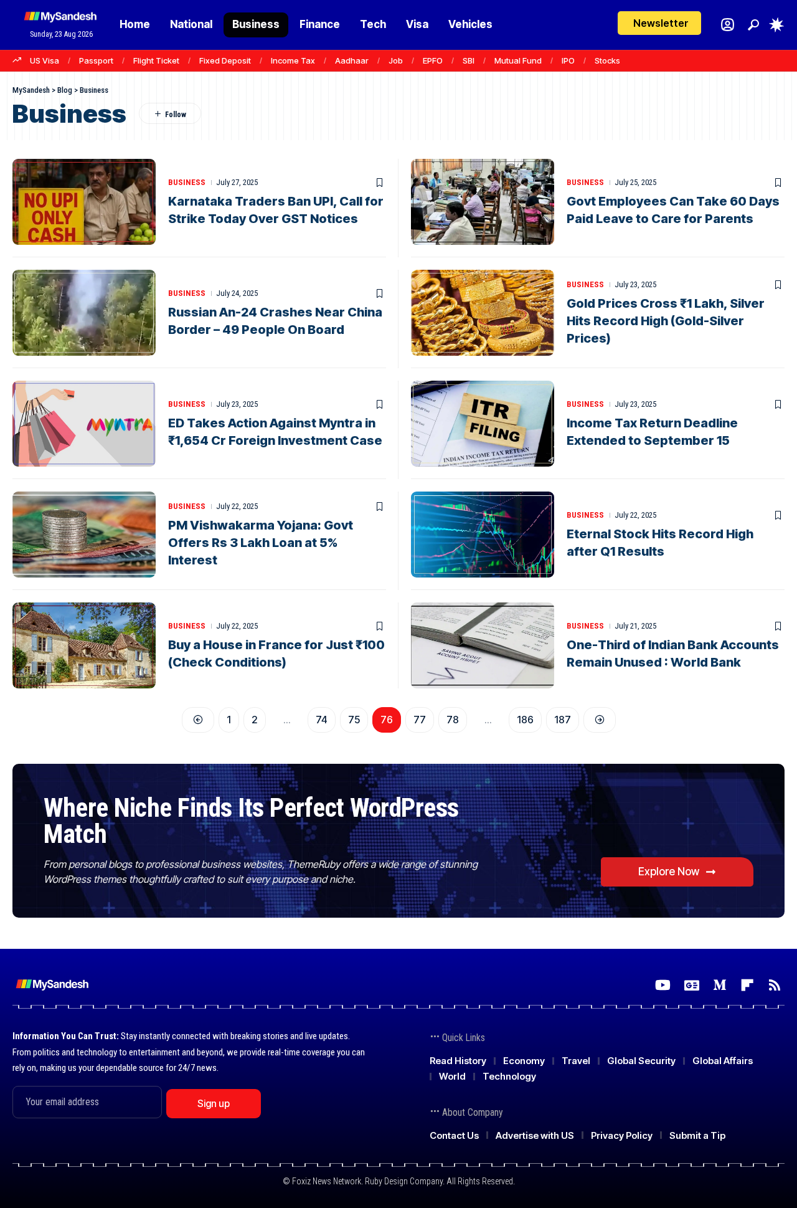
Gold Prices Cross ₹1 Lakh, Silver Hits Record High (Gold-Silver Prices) (666, 321)
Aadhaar (352, 60)
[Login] (727, 24)
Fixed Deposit (225, 60)
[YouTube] (663, 985)
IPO (568, 60)
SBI (468, 60)
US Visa (44, 60)
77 (419, 719)
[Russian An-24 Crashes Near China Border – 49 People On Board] (84, 313)
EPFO (433, 60)
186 (525, 719)
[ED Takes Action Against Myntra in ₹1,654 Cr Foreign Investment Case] (84, 424)
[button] (753, 25)
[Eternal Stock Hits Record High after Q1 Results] (482, 535)
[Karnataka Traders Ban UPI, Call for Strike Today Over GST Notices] (84, 202)
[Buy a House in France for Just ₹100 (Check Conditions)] (84, 645)
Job (396, 60)
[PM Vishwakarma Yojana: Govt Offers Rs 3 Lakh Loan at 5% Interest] (84, 535)
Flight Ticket (156, 60)
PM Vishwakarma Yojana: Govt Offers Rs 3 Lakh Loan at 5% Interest (260, 543)
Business (186, 182)
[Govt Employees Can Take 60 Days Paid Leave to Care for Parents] (482, 202)
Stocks (607, 60)
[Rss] (775, 985)
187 (562, 719)
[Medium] (720, 985)
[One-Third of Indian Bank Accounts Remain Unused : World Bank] (482, 645)
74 (322, 719)
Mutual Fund (518, 60)
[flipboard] (747, 985)
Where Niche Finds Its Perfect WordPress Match (251, 820)
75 (354, 719)
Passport (96, 60)
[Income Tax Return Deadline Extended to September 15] (482, 424)
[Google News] (691, 985)
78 (452, 719)
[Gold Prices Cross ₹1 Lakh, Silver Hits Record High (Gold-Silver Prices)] (482, 313)
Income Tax (293, 60)
